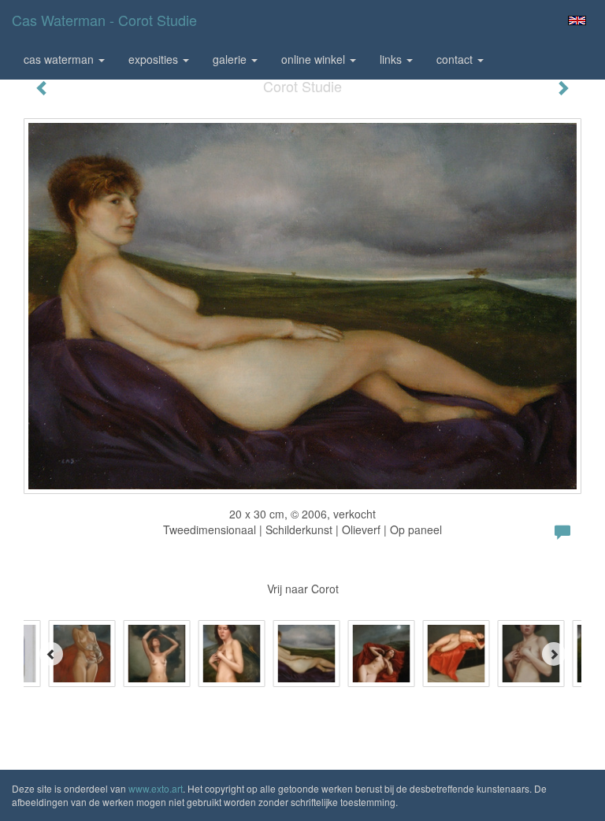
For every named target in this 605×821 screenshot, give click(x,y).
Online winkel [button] (314, 59)
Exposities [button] (154, 59)
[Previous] (51, 654)
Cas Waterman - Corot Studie (104, 19)
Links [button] (392, 59)
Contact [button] (456, 59)
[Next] (554, 654)
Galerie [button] (231, 59)
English (577, 20)
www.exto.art (155, 788)
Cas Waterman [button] (60, 59)
